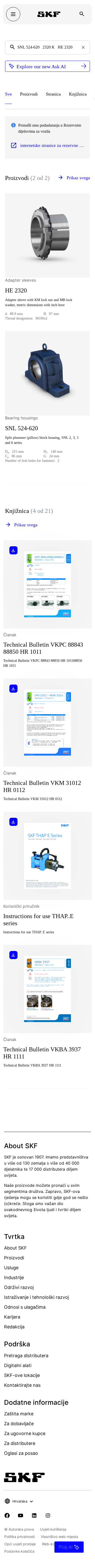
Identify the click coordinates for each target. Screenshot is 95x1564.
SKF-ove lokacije (22, 1375)
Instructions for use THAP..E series (38, 919)
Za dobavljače (19, 1423)
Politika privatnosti (19, 1536)
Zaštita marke (18, 1413)
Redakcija (14, 1326)
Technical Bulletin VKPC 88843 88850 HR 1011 (43, 648)
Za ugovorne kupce (24, 1433)
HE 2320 (16, 290)
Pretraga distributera (26, 1355)
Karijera (12, 1317)
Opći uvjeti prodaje (20, 1544)
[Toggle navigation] (13, 14)
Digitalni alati (17, 1365)
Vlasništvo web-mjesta (59, 1536)
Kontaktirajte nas (22, 1385)
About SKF (15, 1248)
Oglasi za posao (21, 1453)
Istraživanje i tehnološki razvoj (36, 1297)
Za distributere (19, 1443)
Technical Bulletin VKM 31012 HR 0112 (42, 786)
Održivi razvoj (19, 1287)
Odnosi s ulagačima (25, 1307)
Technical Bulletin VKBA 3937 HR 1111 (42, 1053)
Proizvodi (14, 1257)
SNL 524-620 (21, 428)
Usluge (11, 1267)
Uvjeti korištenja (53, 1529)
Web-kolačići (52, 1544)
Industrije (14, 1277)
